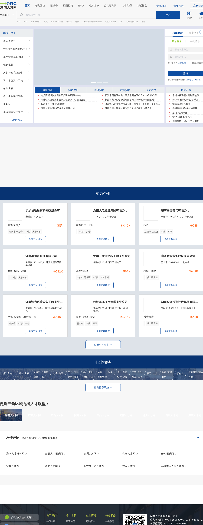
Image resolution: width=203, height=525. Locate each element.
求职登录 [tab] (178, 33)
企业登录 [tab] (194, 33)
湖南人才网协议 (193, 79)
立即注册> (182, 62)
